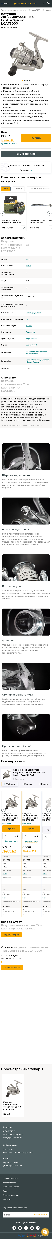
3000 (28, 266)
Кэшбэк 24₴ (7, 140)
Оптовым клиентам (11, 1195)
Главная (4, 10)
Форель (36, 362)
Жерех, (29, 362)
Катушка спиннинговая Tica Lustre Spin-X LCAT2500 (10, 816)
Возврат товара (9, 1183)
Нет (27, 319)
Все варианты (28, 154)
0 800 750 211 (9, 1131)
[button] (3, 213)
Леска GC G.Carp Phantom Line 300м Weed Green (12, 222)
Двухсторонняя (32, 338)
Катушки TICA (34, 10)
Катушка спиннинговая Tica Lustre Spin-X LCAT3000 (30, 816)
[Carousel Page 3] (27, 80)
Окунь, (34, 360)
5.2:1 (27, 288)
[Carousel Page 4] (29, 80)
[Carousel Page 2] (24, 80)
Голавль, (46, 360)
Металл (29, 326)
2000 (45, 874)
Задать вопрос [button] (11, 935)
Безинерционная (33, 313)
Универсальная (32, 353)
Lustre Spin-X (31, 345)
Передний (30, 332)
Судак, (40, 360)
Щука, (28, 360)
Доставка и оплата (10, 1179)
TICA (28, 259)
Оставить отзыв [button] (12, 967)
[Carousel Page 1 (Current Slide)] (22, 80)
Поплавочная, (41, 351)
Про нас (6, 1191)
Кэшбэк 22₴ (9, 851)
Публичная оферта (11, 1187)
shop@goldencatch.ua (12, 1138)
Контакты (7, 1199)
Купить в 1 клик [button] (9, 143)
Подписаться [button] (40, 1215)
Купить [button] (36, 138)
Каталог (13, 10)
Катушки (22, 10)
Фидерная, (30, 351)
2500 (5, 874)
